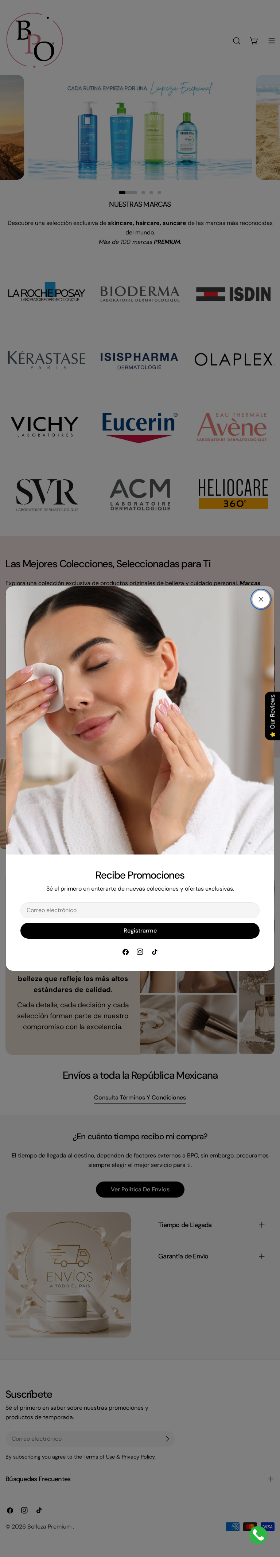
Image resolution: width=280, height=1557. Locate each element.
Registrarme (140, 930)
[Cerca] (261, 599)
